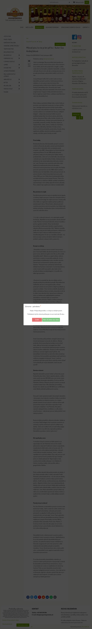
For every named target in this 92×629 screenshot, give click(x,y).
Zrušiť (37, 319)
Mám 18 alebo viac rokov (51, 319)
